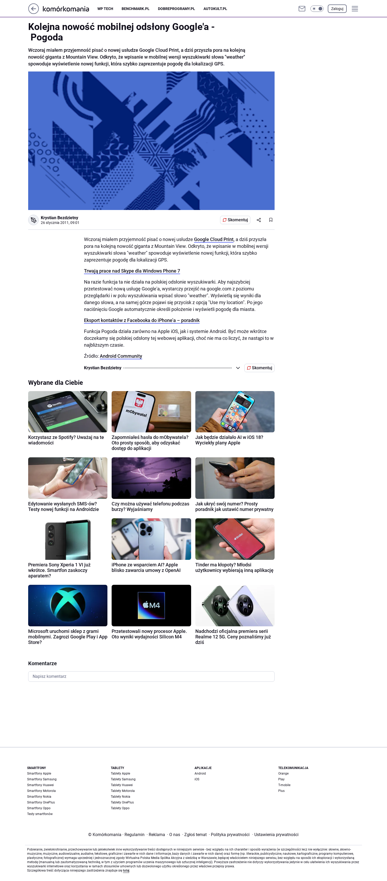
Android (200, 773)
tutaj (126, 870)
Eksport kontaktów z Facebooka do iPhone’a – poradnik (142, 320)
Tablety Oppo (120, 808)
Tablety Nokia (120, 796)
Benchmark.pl (136, 9)
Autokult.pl (215, 9)
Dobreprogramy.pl (176, 9)
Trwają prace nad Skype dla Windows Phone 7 (132, 271)
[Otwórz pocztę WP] (302, 8)
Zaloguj (337, 9)
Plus (281, 791)
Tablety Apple (120, 773)
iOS (197, 779)
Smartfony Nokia (39, 796)
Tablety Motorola (123, 791)
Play (281, 779)
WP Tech (105, 9)
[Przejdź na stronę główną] (33, 12)
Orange (283, 773)
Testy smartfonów (40, 814)
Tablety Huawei (122, 785)
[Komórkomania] (70, 8)
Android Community (121, 356)
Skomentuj (238, 219)
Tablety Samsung (123, 779)
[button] (317, 9)
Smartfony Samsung (42, 779)
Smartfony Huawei (40, 785)
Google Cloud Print (214, 239)
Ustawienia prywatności (275, 834)
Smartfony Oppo (39, 808)
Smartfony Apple (39, 773)
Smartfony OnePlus (41, 802)
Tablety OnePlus (122, 802)
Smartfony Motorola (41, 791)
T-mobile (284, 785)
